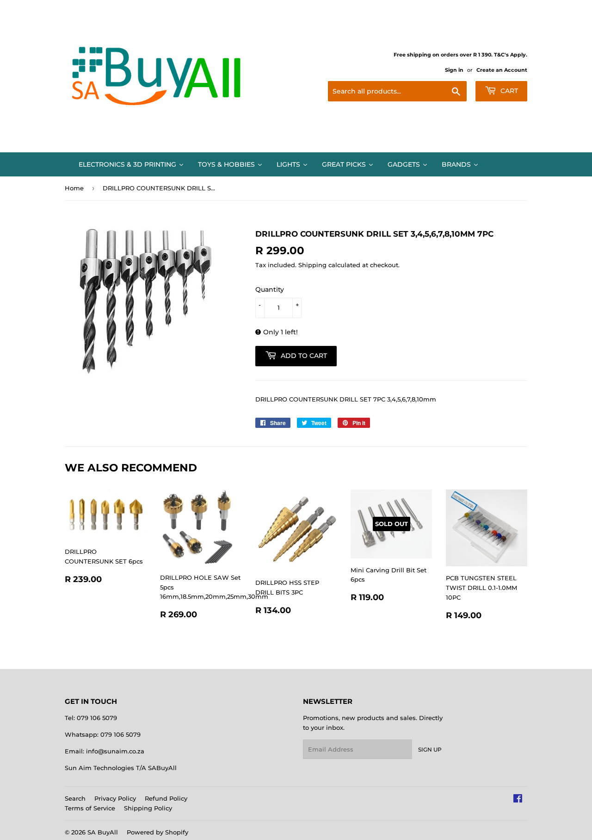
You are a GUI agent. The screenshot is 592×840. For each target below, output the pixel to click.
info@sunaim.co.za (115, 751)
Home (74, 188)
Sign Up (430, 749)
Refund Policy (166, 798)
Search (75, 798)
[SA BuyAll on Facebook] (518, 799)
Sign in (454, 70)
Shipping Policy (148, 808)
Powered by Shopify (157, 832)
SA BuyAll (102, 832)
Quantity (269, 289)
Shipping (312, 265)
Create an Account (501, 70)
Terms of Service (90, 808)
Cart (508, 91)
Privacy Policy (115, 798)
